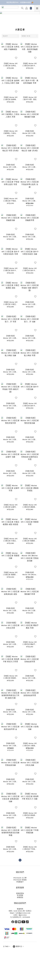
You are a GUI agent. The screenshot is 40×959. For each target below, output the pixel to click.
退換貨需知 (20, 893)
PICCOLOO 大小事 (20, 878)
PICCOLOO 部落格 (20, 880)
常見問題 (20, 895)
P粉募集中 (20, 882)
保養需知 (20, 897)
